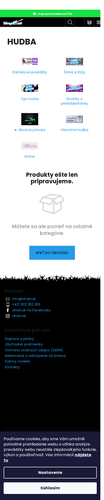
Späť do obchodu (52, 252)
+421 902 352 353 (26, 304)
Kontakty (12, 367)
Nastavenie (50, 472)
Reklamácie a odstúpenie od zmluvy (35, 355)
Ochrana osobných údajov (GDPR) (34, 350)
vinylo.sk (19, 315)
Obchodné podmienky (24, 344)
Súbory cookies (17, 361)
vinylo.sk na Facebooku (31, 310)
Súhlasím (50, 488)
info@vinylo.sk (24, 298)
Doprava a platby (19, 338)
